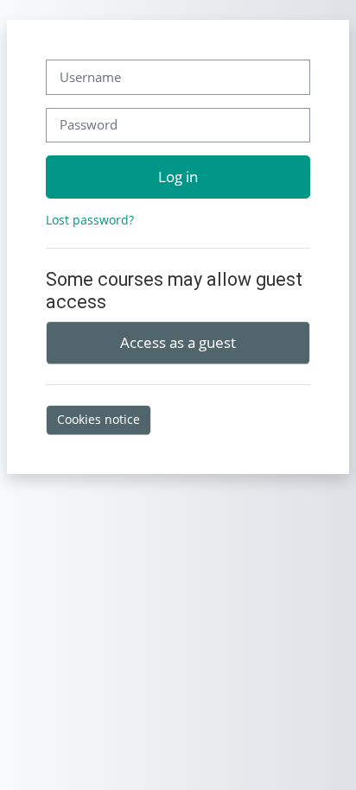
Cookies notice (98, 419)
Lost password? (90, 220)
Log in (178, 176)
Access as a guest (178, 342)
